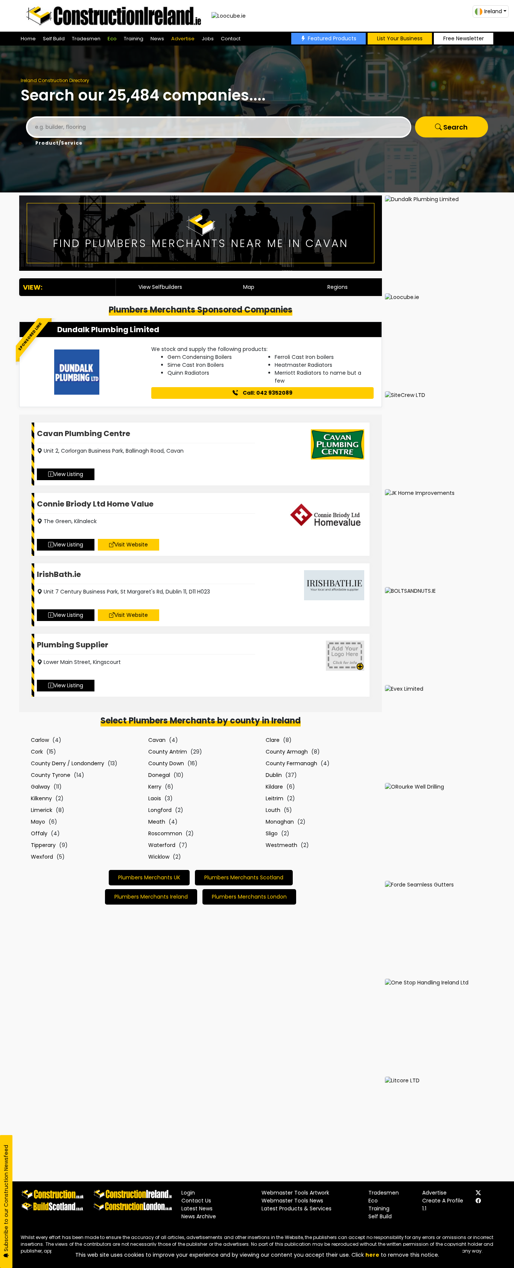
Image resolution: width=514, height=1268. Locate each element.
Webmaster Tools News (292, 1200)
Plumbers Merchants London (249, 896)
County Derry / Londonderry (67, 763)
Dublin (274, 775)
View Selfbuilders (160, 287)
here (372, 1255)
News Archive (198, 1216)
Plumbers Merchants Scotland (243, 877)
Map (248, 287)
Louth (273, 810)
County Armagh (287, 751)
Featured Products (332, 38)
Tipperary (43, 845)
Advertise (183, 38)
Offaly (39, 833)
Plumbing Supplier (72, 644)
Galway (40, 786)
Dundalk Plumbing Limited (108, 329)
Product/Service (58, 143)
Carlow (40, 740)
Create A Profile (442, 1200)
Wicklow (158, 857)
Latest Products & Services (297, 1208)
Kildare (274, 786)
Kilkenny (41, 798)
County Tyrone (50, 775)
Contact (230, 38)
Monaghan (280, 821)
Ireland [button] (493, 11)
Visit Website (131, 544)
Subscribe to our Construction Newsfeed (6, 1199)
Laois (154, 798)
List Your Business (400, 38)
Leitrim (274, 798)
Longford (160, 810)
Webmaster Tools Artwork (295, 1192)
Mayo (38, 821)
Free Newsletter (463, 38)
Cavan (157, 740)
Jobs (208, 38)
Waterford (161, 845)
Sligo (272, 833)
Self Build (54, 38)
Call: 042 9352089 (267, 393)
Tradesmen (86, 38)
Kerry (154, 786)
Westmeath (281, 845)
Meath (156, 821)
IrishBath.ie (59, 574)
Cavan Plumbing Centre (83, 433)
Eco (112, 38)
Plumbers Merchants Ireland (151, 896)
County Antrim (167, 751)
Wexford (42, 857)
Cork (37, 751)
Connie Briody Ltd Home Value (95, 504)
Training (133, 38)
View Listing (68, 474)
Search (455, 127)
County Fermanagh (291, 763)
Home (28, 38)
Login (188, 1192)
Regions (337, 287)
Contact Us (196, 1200)
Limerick (41, 810)
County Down (166, 763)
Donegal (159, 775)
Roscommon (165, 833)
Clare (273, 740)
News (157, 38)
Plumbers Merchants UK (149, 877)
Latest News (197, 1208)
